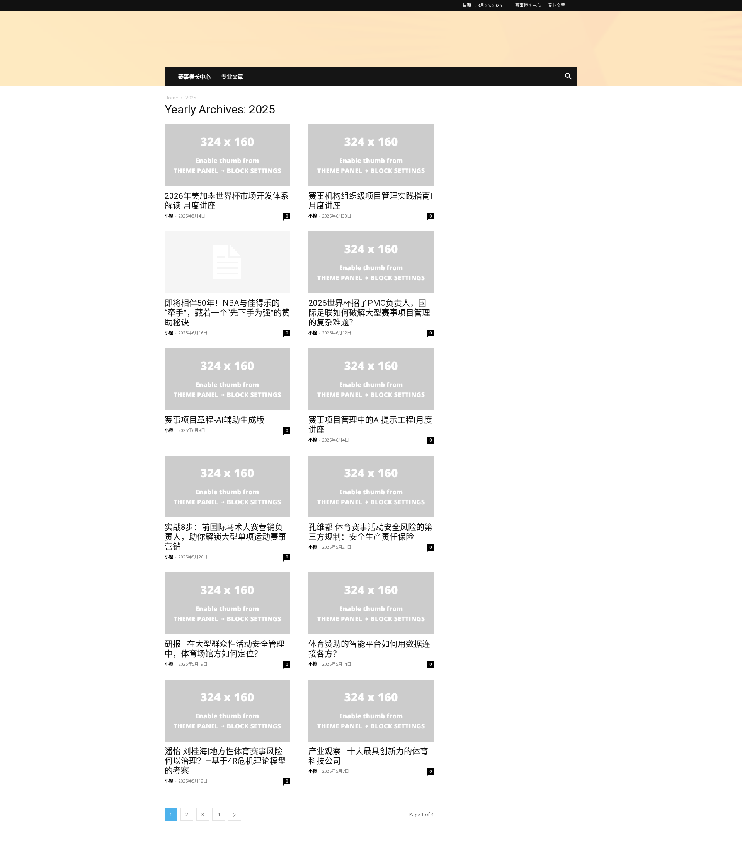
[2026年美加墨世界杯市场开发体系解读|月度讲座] (227, 155)
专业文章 (556, 5)
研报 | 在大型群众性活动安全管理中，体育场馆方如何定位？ (224, 648)
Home (171, 97)
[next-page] (234, 814)
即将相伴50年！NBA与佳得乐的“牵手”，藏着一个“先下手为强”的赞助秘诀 (227, 312)
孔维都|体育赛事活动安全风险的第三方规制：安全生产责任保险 (370, 531)
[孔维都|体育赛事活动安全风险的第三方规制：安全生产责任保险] (371, 486)
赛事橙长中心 (528, 5)
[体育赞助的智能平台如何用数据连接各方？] (371, 603)
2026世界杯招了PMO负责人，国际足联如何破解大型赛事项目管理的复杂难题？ (369, 312)
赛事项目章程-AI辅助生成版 (214, 420)
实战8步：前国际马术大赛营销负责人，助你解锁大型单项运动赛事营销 (225, 536)
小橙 (169, 216)
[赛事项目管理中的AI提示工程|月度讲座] (371, 379)
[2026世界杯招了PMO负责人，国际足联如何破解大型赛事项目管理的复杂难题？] (371, 262)
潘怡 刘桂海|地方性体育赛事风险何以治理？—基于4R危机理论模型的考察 (225, 761)
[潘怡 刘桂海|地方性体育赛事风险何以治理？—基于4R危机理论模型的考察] (227, 711)
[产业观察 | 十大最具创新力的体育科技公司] (371, 711)
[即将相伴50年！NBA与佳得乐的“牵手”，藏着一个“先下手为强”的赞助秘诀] (227, 262)
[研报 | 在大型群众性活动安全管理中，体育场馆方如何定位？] (227, 603)
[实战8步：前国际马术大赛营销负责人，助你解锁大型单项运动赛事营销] (227, 486)
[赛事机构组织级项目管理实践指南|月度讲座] (371, 155)
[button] (568, 77)
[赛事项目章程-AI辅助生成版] (227, 379)
